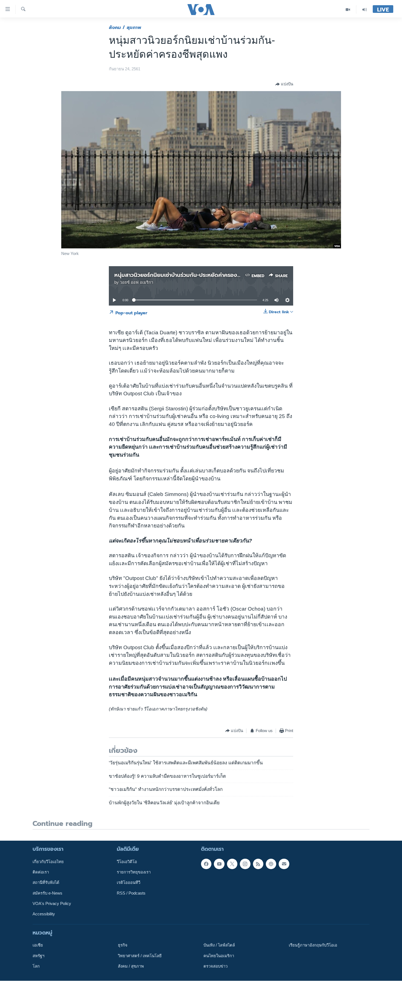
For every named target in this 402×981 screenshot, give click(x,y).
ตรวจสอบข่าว (215, 966)
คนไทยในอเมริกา (218, 956)
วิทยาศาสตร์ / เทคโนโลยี (140, 956)
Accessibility (44, 914)
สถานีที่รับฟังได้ (46, 883)
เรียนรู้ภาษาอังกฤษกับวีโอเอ (313, 945)
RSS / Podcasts (131, 893)
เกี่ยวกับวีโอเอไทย (48, 862)
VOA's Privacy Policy (52, 903)
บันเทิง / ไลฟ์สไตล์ (219, 945)
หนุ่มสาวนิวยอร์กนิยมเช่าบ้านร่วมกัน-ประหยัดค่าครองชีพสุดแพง (188, 275)
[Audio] (364, 9)
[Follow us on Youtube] (219, 864)
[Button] (284, 84)
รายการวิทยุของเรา (134, 872)
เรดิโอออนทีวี (128, 883)
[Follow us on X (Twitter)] (232, 864)
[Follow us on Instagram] (245, 864)
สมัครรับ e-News (47, 893)
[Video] (348, 9)
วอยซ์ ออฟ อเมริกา (136, 282)
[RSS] (258, 864)
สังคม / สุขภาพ (125, 27)
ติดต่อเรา (41, 872)
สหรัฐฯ (38, 956)
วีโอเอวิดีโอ (127, 862)
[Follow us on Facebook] (206, 864)
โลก (36, 966)
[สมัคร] (284, 864)
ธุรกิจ (122, 945)
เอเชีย (38, 945)
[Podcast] (271, 864)
